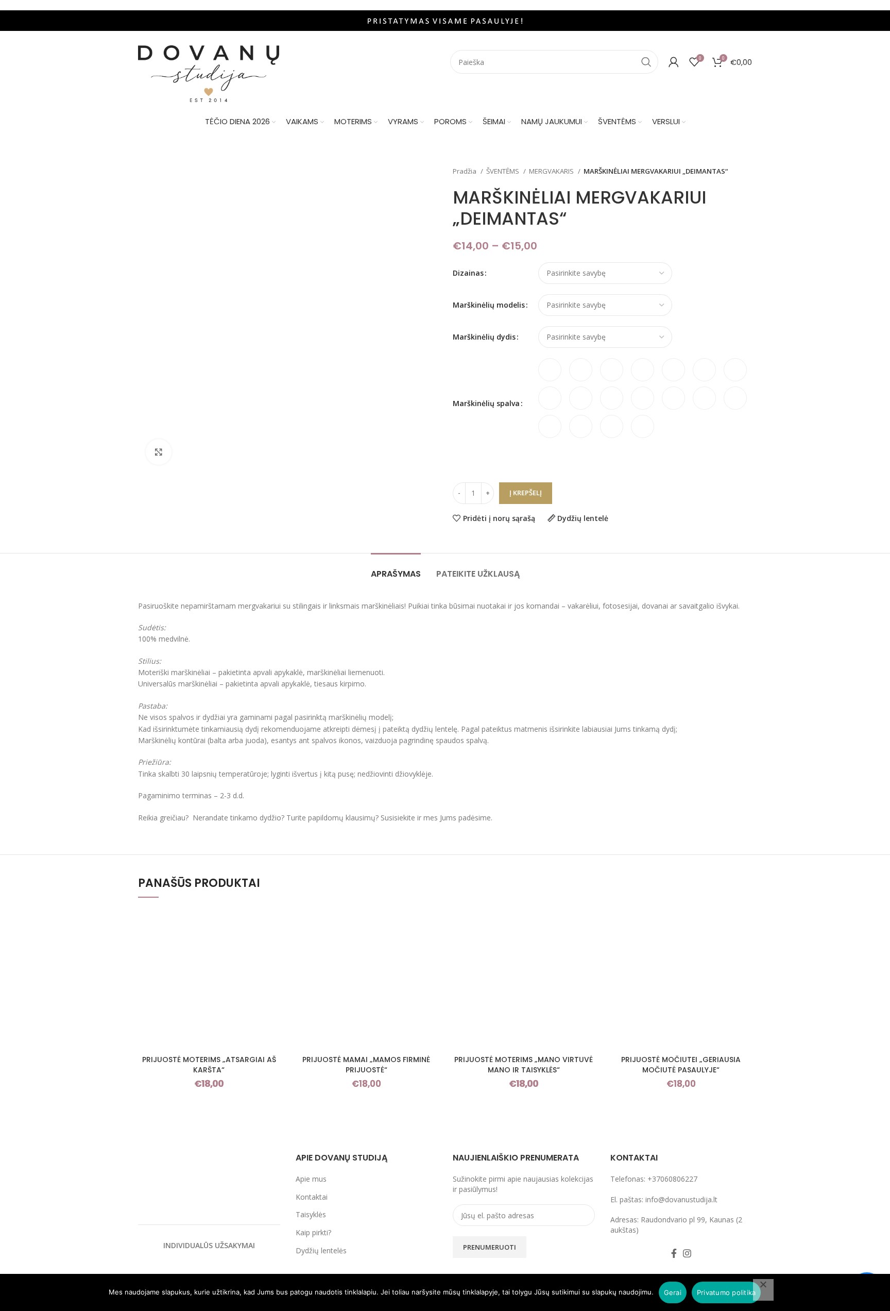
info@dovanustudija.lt (681, 1199)
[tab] (396, 568)
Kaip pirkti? (313, 1232)
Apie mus (311, 1179)
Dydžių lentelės (321, 1250)
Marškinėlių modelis (489, 305)
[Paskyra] (673, 62)
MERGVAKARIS (552, 171)
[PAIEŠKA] (646, 62)
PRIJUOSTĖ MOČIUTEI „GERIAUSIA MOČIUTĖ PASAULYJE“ (681, 1064)
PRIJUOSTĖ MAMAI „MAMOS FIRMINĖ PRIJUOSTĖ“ (366, 1064)
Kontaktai (312, 1197)
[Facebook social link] (674, 1253)
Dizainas (468, 273)
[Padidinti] (159, 452)
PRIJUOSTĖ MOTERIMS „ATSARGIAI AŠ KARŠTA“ (209, 1064)
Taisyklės (311, 1214)
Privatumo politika (726, 1292)
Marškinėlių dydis (484, 337)
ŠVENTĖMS (503, 171)
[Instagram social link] (687, 1253)
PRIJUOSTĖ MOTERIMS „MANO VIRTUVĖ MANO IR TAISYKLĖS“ (523, 1064)
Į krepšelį (525, 492)
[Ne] (763, 1290)
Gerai (672, 1292)
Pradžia (465, 171)
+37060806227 (672, 1179)
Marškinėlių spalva (486, 403)
